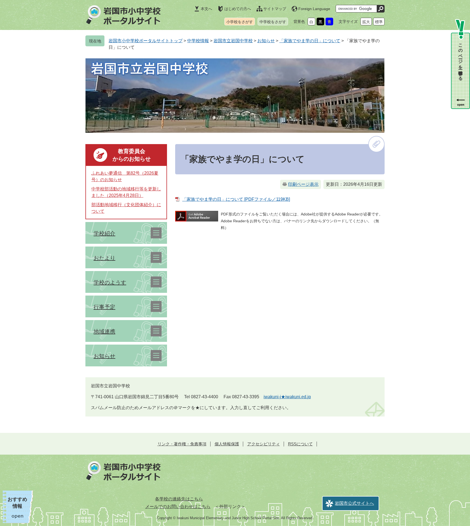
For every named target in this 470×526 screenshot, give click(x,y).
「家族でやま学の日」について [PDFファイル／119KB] (236, 199)
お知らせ (266, 40)
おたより (104, 258)
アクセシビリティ (263, 444)
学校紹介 (104, 233)
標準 (379, 22)
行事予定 (104, 307)
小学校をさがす (239, 22)
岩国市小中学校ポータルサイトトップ (146, 40)
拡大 (366, 22)
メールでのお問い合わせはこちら (178, 506)
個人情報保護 (227, 444)
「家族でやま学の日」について (309, 40)
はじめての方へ (237, 9)
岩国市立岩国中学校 (233, 40)
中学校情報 (198, 40)
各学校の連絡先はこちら (179, 499)
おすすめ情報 (17, 503)
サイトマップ (274, 9)
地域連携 (104, 332)
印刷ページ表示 (303, 184)
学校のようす (110, 282)
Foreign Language (314, 9)
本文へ (206, 9)
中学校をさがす (272, 22)
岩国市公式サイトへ (354, 503)
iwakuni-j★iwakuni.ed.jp (287, 396)
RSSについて (300, 444)
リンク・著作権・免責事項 (181, 444)
